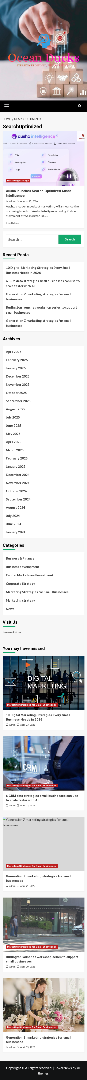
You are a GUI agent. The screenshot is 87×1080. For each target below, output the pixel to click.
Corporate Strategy (20, 583)
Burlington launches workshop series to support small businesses (41, 309)
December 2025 (18, 376)
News (10, 609)
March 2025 (15, 450)
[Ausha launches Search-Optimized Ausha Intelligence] (43, 158)
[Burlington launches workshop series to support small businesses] (43, 925)
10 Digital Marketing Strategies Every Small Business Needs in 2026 (38, 270)
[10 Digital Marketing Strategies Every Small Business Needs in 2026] (43, 683)
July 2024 (13, 516)
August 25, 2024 (29, 201)
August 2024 (15, 507)
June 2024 (13, 524)
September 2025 (18, 401)
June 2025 (13, 425)
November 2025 (18, 384)
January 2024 (16, 532)
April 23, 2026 (27, 725)
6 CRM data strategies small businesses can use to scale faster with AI (43, 283)
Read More (12, 222)
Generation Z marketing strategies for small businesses (38, 296)
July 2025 (13, 417)
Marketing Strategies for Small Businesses (37, 592)
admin (12, 201)
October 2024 (16, 491)
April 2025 (13, 442)
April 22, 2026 (27, 805)
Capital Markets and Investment (29, 575)
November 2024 (18, 483)
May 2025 (13, 434)
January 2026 (16, 368)
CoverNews (63, 1068)
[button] (7, 105)
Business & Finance (20, 558)
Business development (22, 567)
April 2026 (13, 352)
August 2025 (15, 409)
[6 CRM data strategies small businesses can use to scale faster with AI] (43, 763)
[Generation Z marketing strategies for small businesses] (43, 844)
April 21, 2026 (27, 886)
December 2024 (18, 475)
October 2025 (16, 393)
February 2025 (17, 458)
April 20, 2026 (27, 966)
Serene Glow (12, 632)
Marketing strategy (18, 180)
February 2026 (17, 360)
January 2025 (16, 466)
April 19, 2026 (27, 1047)
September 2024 (18, 499)
